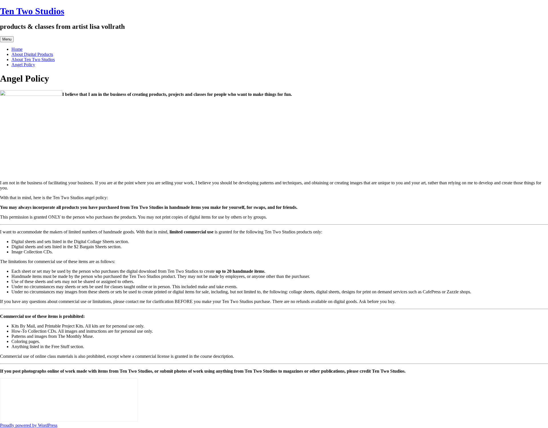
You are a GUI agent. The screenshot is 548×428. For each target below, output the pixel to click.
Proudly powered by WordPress (28, 425)
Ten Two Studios (32, 11)
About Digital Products (32, 54)
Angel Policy (23, 64)
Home (17, 49)
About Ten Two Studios (33, 59)
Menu (6, 39)
